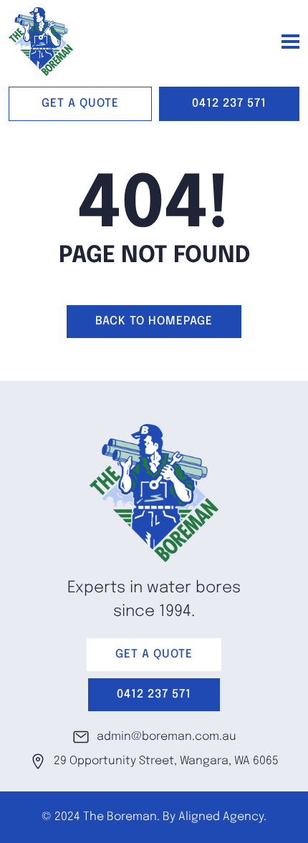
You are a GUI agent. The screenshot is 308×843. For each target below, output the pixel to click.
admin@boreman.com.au (166, 737)
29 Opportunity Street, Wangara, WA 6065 (166, 761)
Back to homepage (154, 321)
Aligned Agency (221, 817)
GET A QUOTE (80, 103)
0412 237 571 (229, 103)
